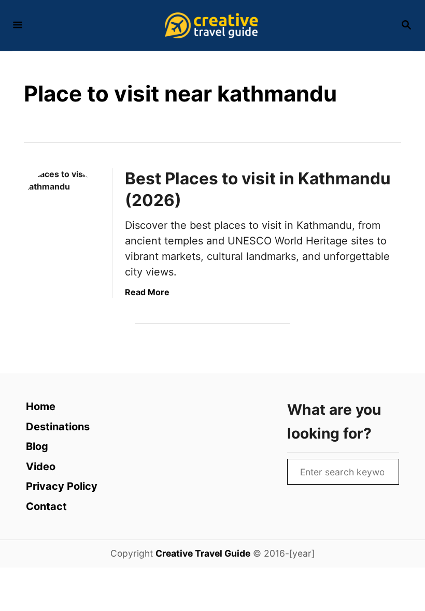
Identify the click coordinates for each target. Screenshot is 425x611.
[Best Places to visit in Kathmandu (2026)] (62, 205)
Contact (46, 506)
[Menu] (17, 25)
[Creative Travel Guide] (211, 25)
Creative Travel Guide (202, 553)
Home (40, 406)
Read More (147, 292)
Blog (37, 446)
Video (40, 466)
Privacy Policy (61, 486)
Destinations (58, 426)
